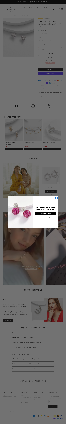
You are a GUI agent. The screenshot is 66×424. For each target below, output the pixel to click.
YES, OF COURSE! (45, 213)
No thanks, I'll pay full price (46, 217)
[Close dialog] (56, 198)
